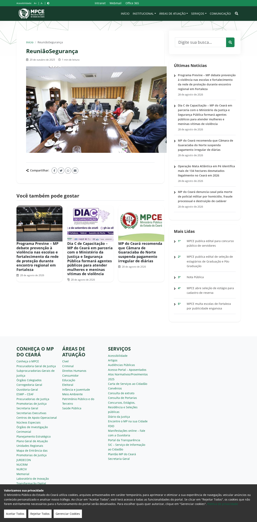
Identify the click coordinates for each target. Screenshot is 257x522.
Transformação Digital (31, 483)
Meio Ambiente (72, 394)
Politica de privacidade (222, 504)
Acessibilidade (117, 356)
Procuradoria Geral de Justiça (36, 366)
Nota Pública (195, 277)
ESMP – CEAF (25, 394)
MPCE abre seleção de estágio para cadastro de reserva (210, 290)
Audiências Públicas (121, 365)
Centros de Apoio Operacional (36, 418)
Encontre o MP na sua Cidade (128, 421)
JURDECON (23, 460)
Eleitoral (67, 385)
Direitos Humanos (74, 371)
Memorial (22, 474)
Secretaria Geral (27, 408)
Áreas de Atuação (172, 13)
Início (125, 13)
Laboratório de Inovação (32, 478)
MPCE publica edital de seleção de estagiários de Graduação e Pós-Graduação (210, 261)
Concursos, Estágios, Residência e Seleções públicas (123, 407)
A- (42, 3)
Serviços (197, 13)
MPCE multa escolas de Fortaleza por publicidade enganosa (209, 306)
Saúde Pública (71, 408)
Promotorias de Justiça (31, 403)
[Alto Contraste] (48, 3)
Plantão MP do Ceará (122, 454)
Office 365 (132, 3)
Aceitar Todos (15, 514)
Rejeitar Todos (40, 514)
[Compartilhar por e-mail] (75, 170)
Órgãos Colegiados (29, 380)
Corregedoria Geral (29, 385)
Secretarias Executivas (31, 413)
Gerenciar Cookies (68, 514)
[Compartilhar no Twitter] (61, 170)
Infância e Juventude (76, 389)
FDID (111, 426)
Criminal (68, 366)
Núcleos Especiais (28, 422)
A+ (35, 3)
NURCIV (21, 469)
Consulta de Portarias (122, 398)
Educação (68, 380)
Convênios (115, 388)
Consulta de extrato (121, 393)
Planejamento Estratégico (33, 436)
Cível (65, 361)
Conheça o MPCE (27, 361)
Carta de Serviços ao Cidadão (127, 384)
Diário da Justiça (119, 417)
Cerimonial (23, 432)
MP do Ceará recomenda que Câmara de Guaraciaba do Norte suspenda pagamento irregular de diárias (140, 252)
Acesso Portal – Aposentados (127, 370)
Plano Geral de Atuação (32, 441)
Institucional (143, 13)
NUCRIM (22, 464)
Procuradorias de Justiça (32, 399)
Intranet (100, 3)
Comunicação (220, 13)
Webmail (115, 3)
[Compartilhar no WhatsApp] (68, 170)
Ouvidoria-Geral (27, 389)
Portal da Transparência (124, 440)
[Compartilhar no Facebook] (54, 170)
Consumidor (70, 375)
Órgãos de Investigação (32, 427)
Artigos (112, 360)
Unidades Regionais (29, 446)
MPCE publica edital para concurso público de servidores (210, 243)
